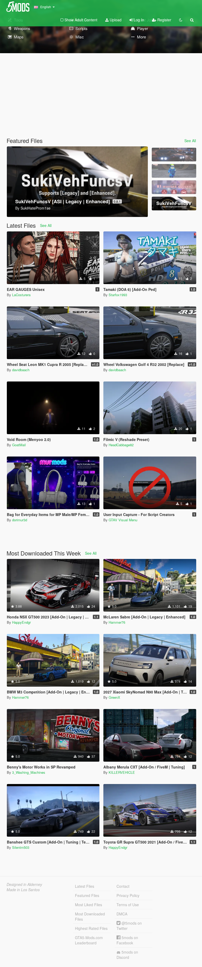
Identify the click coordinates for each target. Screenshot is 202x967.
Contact (123, 886)
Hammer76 (117, 622)
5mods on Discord (127, 954)
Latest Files (84, 886)
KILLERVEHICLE (122, 772)
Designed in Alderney (24, 884)
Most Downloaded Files (90, 916)
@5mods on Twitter (129, 925)
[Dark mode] (180, 19)
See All (190, 140)
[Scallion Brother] (174, 171)
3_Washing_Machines (28, 772)
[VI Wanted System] (174, 187)
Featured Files (87, 895)
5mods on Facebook (127, 940)
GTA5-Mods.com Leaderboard (89, 940)
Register (163, 19)
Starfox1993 (118, 294)
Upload (115, 19)
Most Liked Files (88, 904)
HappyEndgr (21, 622)
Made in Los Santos (23, 889)
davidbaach (20, 369)
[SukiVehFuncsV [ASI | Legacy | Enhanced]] (174, 203)
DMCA (122, 913)
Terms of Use (128, 904)
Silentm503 (20, 847)
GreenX (114, 697)
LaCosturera (21, 294)
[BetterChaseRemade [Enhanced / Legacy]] (174, 154)
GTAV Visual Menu (123, 519)
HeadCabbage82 (121, 444)
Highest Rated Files (91, 928)
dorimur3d (19, 519)
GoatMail (19, 444)
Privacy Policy (128, 895)
